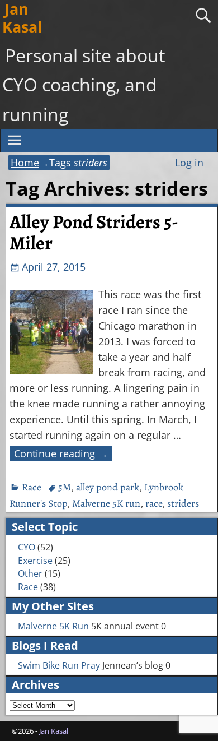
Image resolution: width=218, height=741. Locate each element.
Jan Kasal (53, 731)
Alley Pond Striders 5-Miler (94, 232)
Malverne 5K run (106, 503)
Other (30, 573)
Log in (189, 162)
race (153, 503)
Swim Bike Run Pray (59, 665)
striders (183, 503)
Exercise (35, 560)
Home (25, 162)
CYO (26, 547)
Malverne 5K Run (53, 626)
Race (31, 487)
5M (64, 487)
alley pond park (107, 487)
